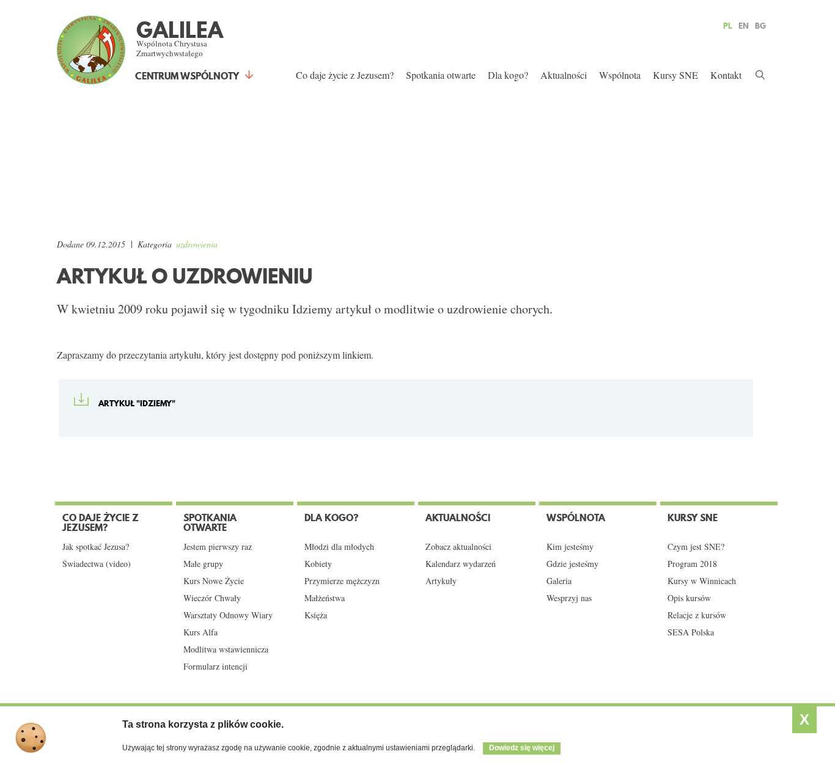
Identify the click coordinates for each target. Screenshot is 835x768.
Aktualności (563, 74)
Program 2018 (692, 564)
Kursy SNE (675, 74)
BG (760, 25)
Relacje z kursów (697, 615)
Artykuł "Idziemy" (136, 403)
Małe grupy (203, 564)
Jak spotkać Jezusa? (95, 547)
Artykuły (441, 581)
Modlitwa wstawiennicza (225, 649)
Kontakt (725, 74)
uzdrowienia (197, 244)
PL (727, 25)
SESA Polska (691, 632)
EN (743, 25)
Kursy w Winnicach (702, 581)
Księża (315, 615)
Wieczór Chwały (212, 598)
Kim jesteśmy (570, 547)
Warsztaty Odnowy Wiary (228, 615)
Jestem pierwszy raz (217, 547)
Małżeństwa (324, 598)
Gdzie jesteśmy (572, 564)
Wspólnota (620, 74)
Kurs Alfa (200, 632)
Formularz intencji (215, 666)
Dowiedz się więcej (521, 748)
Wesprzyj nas (569, 598)
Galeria (559, 581)
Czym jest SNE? (696, 547)
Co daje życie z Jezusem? (345, 74)
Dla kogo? (508, 74)
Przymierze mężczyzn (342, 581)
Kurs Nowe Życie (213, 581)
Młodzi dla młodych (339, 547)
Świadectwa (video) (96, 564)
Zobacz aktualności (458, 547)
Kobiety (318, 564)
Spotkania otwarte (441, 74)
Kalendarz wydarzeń (460, 564)
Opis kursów (689, 598)
